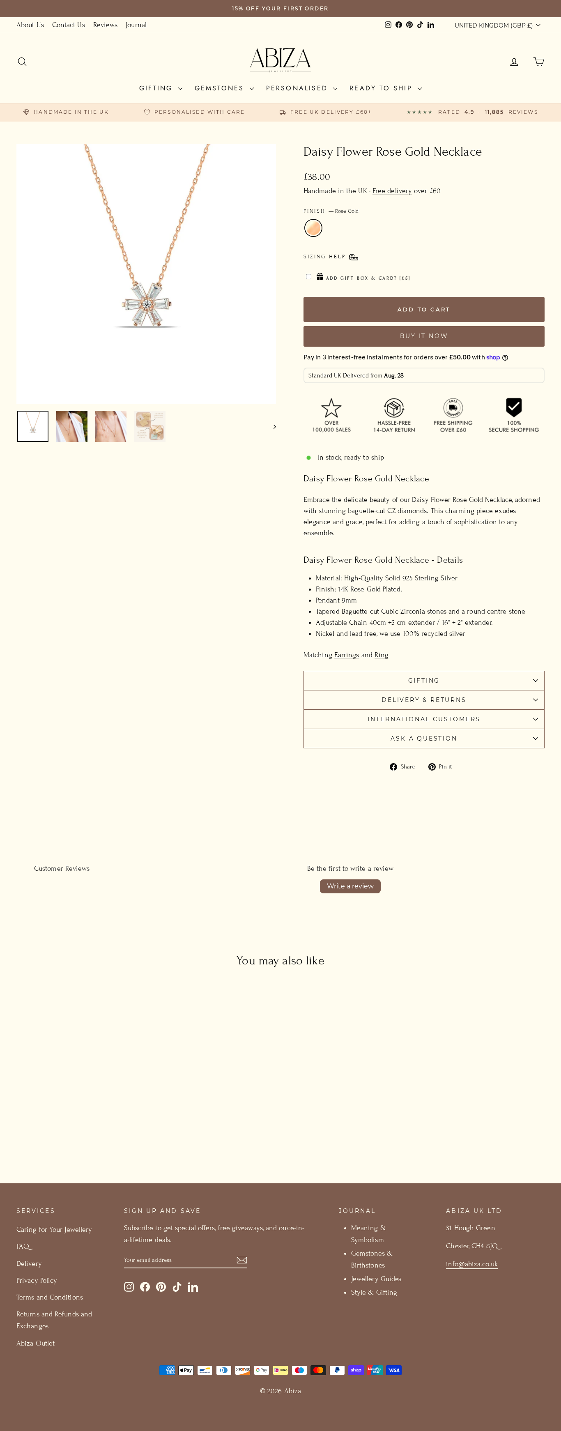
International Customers (424, 719)
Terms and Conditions (49, 1297)
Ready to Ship (382, 88)
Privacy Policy (36, 1280)
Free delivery (392, 190)
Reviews (105, 25)
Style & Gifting (374, 1292)
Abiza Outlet (35, 1343)
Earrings (346, 655)
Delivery (29, 1263)
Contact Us (68, 25)
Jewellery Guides (376, 1279)
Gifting (157, 88)
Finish (331, 211)
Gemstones (221, 88)
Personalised (298, 88)
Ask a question (424, 738)
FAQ (22, 1246)
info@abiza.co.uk (471, 1264)
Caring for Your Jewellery (54, 1229)
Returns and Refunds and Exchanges (54, 1320)
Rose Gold (313, 228)
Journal (136, 25)
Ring (382, 655)
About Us (30, 25)
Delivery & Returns (424, 700)
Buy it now (424, 336)
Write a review (350, 886)
